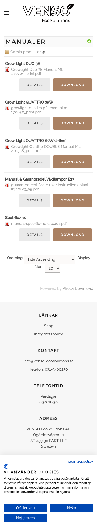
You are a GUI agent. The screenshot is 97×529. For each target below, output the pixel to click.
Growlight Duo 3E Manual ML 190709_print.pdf (37, 71)
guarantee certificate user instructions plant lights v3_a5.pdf (49, 187)
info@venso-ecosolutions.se (49, 361)
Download (72, 85)
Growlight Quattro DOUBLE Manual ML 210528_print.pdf (46, 148)
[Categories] (89, 41)
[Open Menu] (6, 13)
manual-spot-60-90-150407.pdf (39, 223)
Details (35, 85)
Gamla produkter (25, 52)
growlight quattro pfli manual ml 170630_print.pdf (40, 110)
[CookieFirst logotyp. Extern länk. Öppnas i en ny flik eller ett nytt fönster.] (6, 466)
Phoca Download (78, 288)
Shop (48, 326)
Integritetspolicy (48, 334)
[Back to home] (48, 13)
